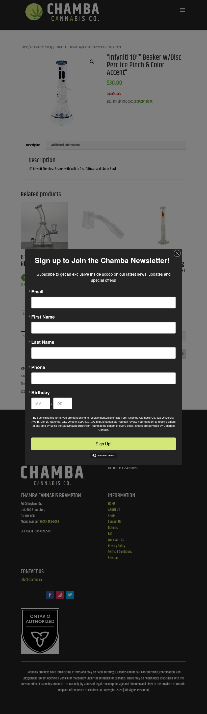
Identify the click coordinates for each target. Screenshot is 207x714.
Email (37, 291)
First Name (43, 316)
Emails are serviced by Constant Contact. (136, 427)
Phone (38, 367)
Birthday (40, 392)
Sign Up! (103, 443)
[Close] (177, 253)
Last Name (42, 341)
